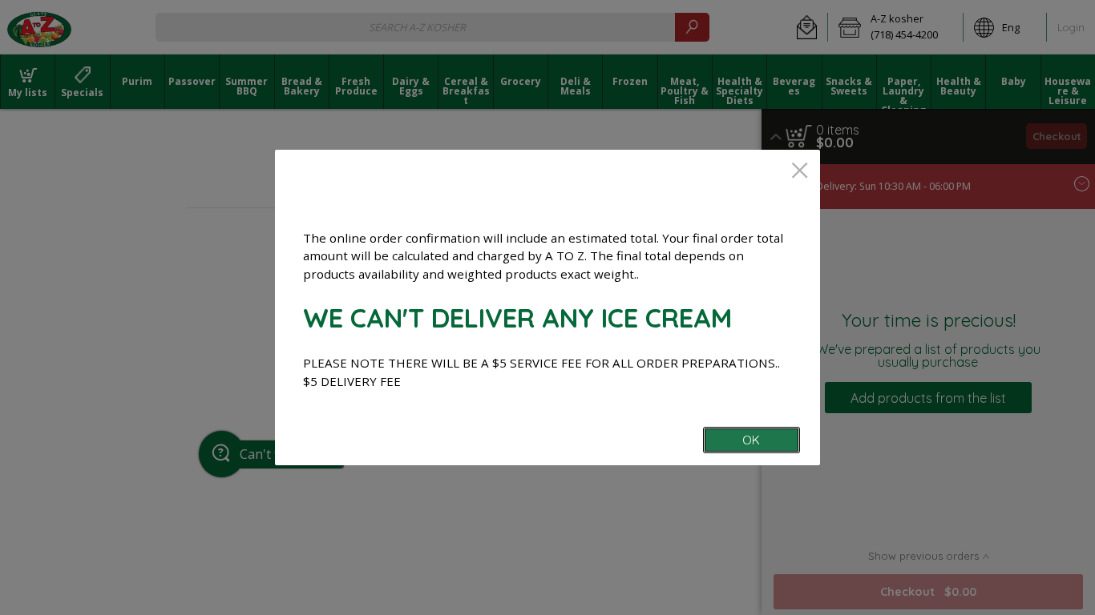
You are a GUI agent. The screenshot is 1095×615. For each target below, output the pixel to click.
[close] (799, 172)
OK (751, 440)
